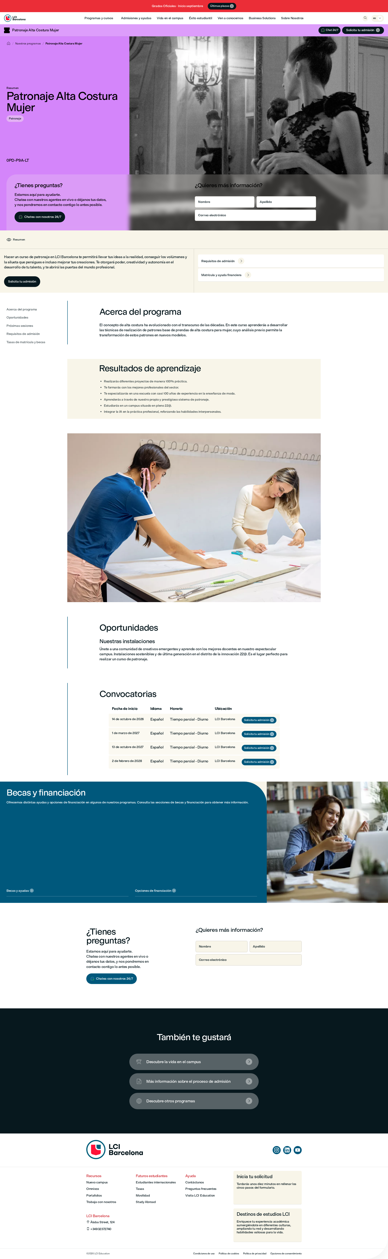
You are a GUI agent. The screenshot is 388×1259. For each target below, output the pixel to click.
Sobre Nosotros (292, 18)
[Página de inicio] (114, 1158)
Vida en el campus (170, 18)
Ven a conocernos (230, 18)
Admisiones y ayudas (136, 18)
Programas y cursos (98, 18)
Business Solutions (262, 18)
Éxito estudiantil (200, 18)
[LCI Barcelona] (14, 18)
